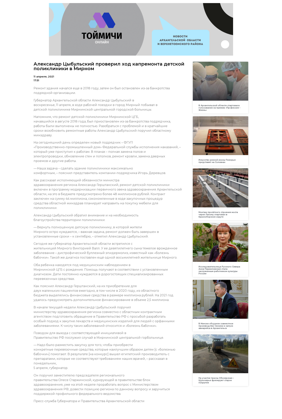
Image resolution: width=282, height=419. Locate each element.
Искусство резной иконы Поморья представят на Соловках (217, 161)
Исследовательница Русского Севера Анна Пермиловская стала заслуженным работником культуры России (219, 270)
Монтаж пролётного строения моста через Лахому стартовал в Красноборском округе (218, 214)
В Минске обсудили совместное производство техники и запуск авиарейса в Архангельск (216, 325)
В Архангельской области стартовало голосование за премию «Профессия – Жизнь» (219, 107)
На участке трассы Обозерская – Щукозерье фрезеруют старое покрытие (216, 380)
